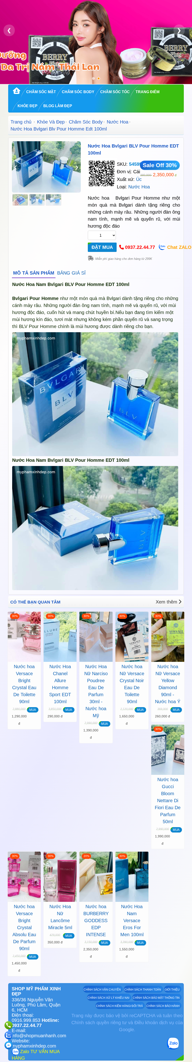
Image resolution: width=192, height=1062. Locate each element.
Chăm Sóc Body (78, 92)
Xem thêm (166, 601)
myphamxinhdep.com (34, 1045)
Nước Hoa (117, 121)
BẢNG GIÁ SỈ (71, 272)
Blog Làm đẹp (57, 106)
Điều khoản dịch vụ (154, 1022)
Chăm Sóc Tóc (115, 92)
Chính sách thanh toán (142, 989)
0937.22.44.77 (140, 247)
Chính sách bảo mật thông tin (156, 997)
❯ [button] (179, 30)
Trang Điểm (147, 92)
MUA (32, 710)
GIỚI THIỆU (172, 989)
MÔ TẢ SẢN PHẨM (33, 272)
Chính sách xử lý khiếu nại (108, 997)
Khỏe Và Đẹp (51, 121)
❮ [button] (9, 30)
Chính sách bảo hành (163, 1006)
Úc (139, 179)
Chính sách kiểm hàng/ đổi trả (119, 1006)
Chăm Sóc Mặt (41, 92)
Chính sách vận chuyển (102, 989)
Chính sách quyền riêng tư (99, 1022)
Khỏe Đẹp (27, 106)
